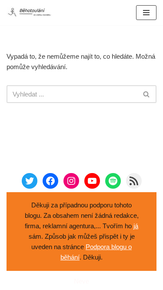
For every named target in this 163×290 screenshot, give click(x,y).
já (135, 226)
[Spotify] (113, 181)
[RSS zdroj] (134, 181)
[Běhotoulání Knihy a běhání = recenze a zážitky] (33, 12)
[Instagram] (71, 181)
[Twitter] (29, 181)
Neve (81, 281)
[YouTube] (92, 181)
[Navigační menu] (146, 12)
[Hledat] (146, 94)
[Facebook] (50, 181)
